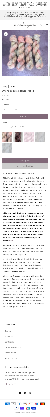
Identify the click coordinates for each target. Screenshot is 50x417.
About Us (9, 336)
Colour (4, 122)
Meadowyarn (21, 412)
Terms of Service (12, 353)
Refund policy (11, 358)
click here (10, 384)
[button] (3, 25)
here (11, 240)
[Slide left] (19, 79)
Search (8, 331)
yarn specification (25, 166)
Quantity (5, 105)
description (25, 160)
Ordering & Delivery (13, 347)
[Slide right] (30, 79)
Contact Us (9, 342)
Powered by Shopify (31, 412)
